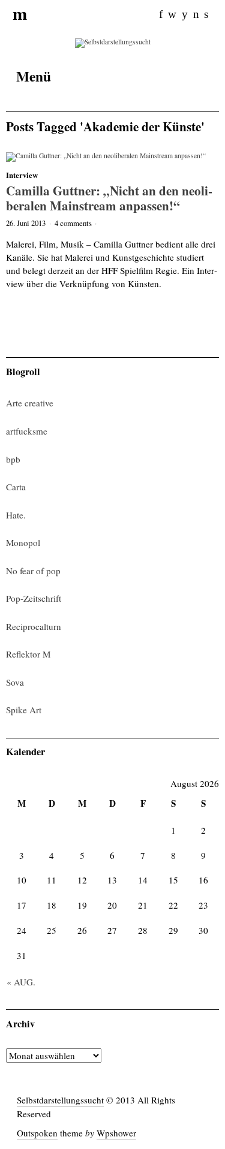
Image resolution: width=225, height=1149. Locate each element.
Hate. (16, 515)
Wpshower (116, 1133)
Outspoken (37, 1133)
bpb (13, 459)
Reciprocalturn (33, 626)
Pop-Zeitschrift (33, 598)
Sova (15, 682)
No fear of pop (33, 571)
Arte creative (29, 403)
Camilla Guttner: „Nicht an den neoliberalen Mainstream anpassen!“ (109, 198)
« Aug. (21, 982)
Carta (16, 487)
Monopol (23, 542)
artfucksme (26, 431)
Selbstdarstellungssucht (60, 1100)
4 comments (73, 223)
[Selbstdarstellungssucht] (113, 42)
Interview (22, 175)
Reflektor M (28, 654)
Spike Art (23, 710)
